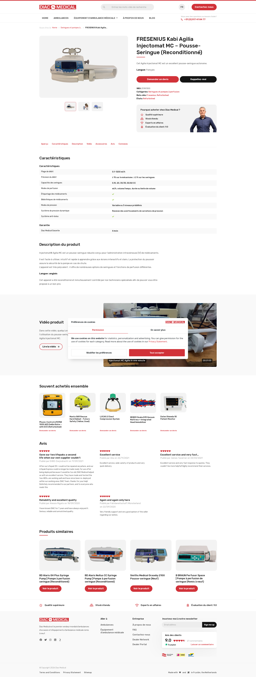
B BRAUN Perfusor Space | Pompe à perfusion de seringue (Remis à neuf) (190, 578)
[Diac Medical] (57, 7)
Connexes (123, 144)
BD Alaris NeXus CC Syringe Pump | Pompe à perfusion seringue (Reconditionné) (101, 578)
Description (77, 144)
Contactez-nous (204, 7)
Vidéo (89, 144)
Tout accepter (157, 352)
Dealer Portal (140, 644)
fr (182, 7)
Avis (113, 144)
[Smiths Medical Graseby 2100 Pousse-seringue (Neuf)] (150, 555)
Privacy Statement (72, 672)
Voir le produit (50, 588)
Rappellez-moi (198, 79)
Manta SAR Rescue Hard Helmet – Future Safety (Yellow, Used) (80, 419)
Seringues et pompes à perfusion (163, 92)
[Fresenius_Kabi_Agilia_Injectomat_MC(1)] (84, 67)
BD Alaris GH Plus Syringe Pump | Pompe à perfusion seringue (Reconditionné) (54, 578)
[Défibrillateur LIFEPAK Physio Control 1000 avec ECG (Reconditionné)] (52, 405)
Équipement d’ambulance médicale (112, 631)
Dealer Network (141, 639)
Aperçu (44, 144)
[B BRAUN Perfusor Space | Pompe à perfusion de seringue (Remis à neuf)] (196, 555)
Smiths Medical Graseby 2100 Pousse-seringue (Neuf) (147, 577)
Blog (152, 18)
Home (45, 18)
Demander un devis (157, 79)
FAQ (135, 629)
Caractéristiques (60, 144)
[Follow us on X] (45, 639)
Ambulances (61, 18)
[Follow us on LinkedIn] (55, 639)
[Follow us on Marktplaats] (60, 639)
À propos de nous (133, 18)
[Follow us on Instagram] (50, 639)
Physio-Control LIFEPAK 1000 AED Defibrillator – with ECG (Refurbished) (50, 424)
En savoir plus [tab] (158, 329)
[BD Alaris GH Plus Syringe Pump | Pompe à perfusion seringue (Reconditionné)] (60, 555)
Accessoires (101, 144)
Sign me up (209, 625)
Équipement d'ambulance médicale (94, 18)
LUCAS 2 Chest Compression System (110, 418)
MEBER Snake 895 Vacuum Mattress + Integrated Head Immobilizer (142, 419)
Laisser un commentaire (202, 644)
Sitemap (88, 672)
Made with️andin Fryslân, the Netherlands (192, 672)
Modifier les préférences (99, 352)
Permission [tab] (98, 329)
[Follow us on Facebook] (40, 639)
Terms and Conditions (49, 672)
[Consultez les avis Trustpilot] (171, 644)
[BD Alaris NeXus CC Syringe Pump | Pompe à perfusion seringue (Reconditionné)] (105, 555)
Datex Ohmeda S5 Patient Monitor (168, 418)
